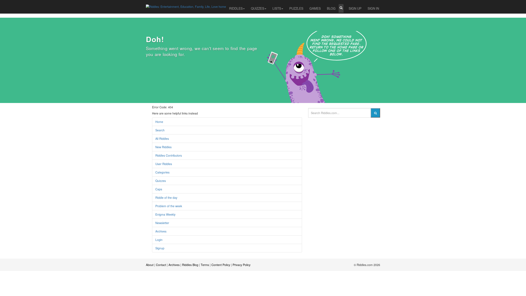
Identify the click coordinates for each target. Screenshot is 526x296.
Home (159, 122)
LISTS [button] (276, 8)
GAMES (315, 8)
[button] (341, 8)
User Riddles (163, 164)
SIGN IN (373, 8)
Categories (162, 172)
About (149, 265)
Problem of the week (168, 206)
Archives (160, 231)
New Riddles (163, 147)
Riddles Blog (190, 265)
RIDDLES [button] (236, 8)
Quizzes (160, 181)
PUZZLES (296, 8)
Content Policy (220, 265)
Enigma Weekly (165, 214)
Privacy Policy (241, 265)
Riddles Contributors (168, 155)
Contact (161, 265)
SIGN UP (355, 8)
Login (159, 240)
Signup (159, 248)
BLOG (331, 8)
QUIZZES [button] (257, 8)
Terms (205, 265)
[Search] (375, 113)
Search (160, 130)
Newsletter (162, 223)
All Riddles (162, 138)
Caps (158, 189)
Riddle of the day (166, 197)
